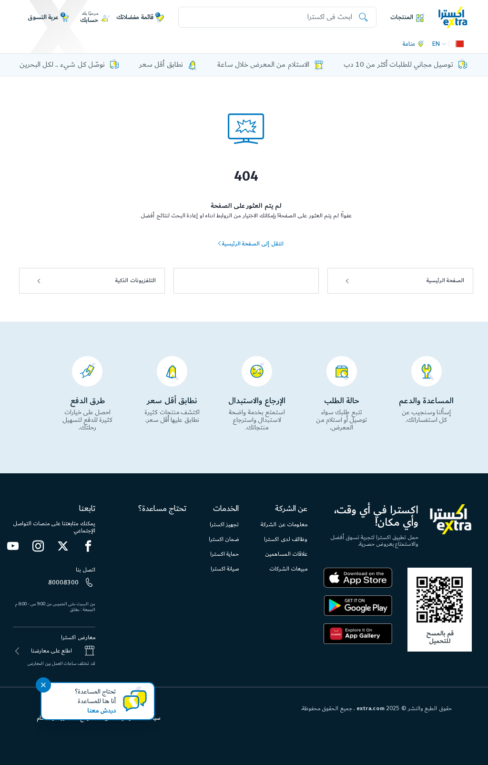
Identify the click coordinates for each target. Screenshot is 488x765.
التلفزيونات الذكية (135, 280)
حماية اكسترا (224, 554)
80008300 (63, 582)
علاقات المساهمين (286, 554)
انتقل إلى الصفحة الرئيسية (252, 244)
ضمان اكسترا (224, 539)
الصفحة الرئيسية (445, 280)
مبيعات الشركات (288, 569)
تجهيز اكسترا (224, 524)
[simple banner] (453, 17)
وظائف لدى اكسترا (285, 539)
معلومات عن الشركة (284, 524)
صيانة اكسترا (225, 569)
